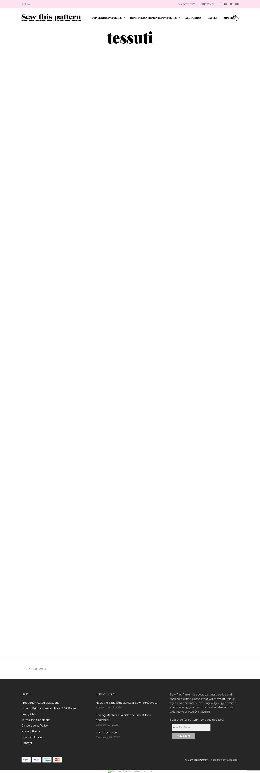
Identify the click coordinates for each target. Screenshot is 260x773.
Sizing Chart (29, 714)
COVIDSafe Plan (32, 737)
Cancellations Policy (35, 725)
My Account (186, 4)
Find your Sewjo (106, 732)
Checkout (207, 4)
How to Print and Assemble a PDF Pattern (50, 708)
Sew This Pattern (198, 759)
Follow (26, 4)
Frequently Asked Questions (40, 702)
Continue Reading (42, 235)
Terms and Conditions (36, 720)
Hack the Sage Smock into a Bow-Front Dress (126, 702)
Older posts (35, 668)
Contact (27, 743)
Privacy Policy (31, 731)
